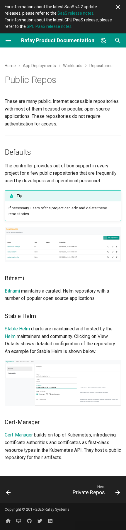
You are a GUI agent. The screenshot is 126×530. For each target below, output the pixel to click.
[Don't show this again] (117, 7)
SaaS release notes (75, 13)
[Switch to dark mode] (104, 40)
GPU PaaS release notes (49, 26)
